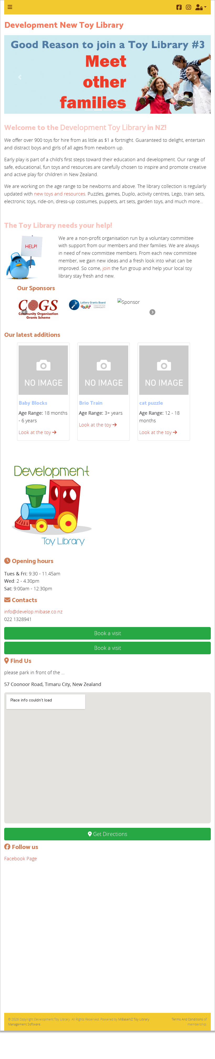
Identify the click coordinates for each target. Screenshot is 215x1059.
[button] (19, 77)
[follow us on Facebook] (179, 7)
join (106, 268)
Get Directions (109, 834)
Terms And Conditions (187, 1019)
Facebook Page (20, 858)
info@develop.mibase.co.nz (33, 611)
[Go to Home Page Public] (51, 507)
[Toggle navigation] (10, 7)
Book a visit (107, 633)
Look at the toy (35, 432)
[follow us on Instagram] (188, 7)
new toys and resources (59, 194)
